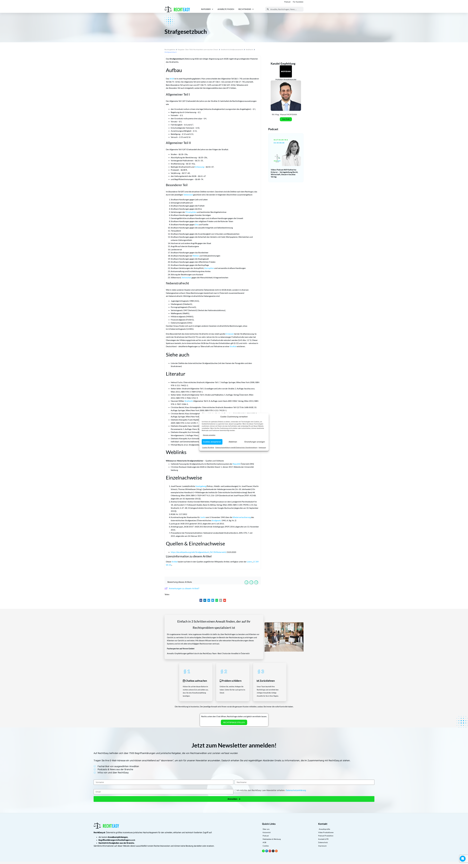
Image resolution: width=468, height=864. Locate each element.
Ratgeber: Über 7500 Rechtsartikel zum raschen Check (198, 49)
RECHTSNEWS (244, 9)
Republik (236, 464)
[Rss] (276, 851)
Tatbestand (188, 194)
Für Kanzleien (298, 2)
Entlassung (199, 167)
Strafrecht (249, 49)
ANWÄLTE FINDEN (226, 9)
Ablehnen (233, 442)
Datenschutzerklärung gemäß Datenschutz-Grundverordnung (236, 447)
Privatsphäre (190, 212)
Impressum (262, 447)
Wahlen (196, 255)
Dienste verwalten (209, 435)
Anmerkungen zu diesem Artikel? (184, 588)
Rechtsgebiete (170, 49)
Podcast (287, 2)
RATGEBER (206, 9)
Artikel (174, 561)
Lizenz (249, 561)
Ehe (196, 224)
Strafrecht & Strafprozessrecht (232, 49)
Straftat (233, 346)
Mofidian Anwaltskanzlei (285, 79)
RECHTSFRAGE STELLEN (234, 722)
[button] (201, 600)
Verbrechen (186, 277)
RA (273, 114)
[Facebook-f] (263, 851)
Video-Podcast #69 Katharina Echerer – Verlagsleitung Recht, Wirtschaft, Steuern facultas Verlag (284, 173)
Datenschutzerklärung (296, 790)
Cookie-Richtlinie (208, 447)
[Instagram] (273, 851)
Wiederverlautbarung (242, 517)
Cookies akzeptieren (212, 442)
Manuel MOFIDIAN (288, 114)
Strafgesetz (216, 520)
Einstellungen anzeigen (254, 442)
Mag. (277, 114)
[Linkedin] (266, 851)
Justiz (202, 517)
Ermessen (230, 334)
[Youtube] (270, 851)
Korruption (209, 268)
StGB (172, 78)
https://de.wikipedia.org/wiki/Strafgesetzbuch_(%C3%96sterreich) (198, 552)
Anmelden (234, 799)
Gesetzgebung (200, 486)
